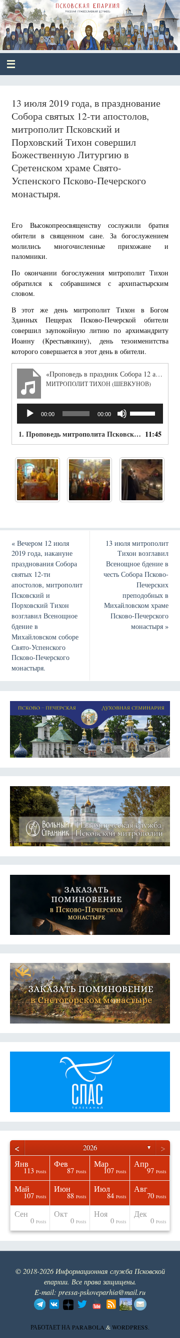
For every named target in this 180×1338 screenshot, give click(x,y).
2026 (90, 1147)
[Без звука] (122, 414)
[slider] (144, 413)
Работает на (51, 1327)
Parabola (88, 1327)
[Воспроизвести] (30, 414)
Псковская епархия (80, 21)
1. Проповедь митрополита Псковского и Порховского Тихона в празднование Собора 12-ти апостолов (80, 434)
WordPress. (131, 1327)
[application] (90, 414)
